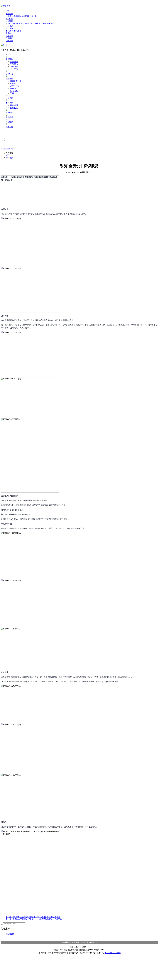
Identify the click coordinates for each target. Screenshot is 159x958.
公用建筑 (21, 24)
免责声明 (75, 942)
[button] (5, 149)
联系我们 (9, 38)
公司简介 (9, 16)
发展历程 (25, 16)
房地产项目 (29, 24)
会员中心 (9, 33)
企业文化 (33, 16)
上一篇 (33, 917)
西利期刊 (9, 31)
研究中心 (9, 19)
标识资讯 (9, 26)
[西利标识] (79, 6)
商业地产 (38, 24)
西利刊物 (9, 28)
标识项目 (9, 21)
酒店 (52, 24)
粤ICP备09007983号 (113, 953)
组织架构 (17, 16)
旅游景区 (46, 24)
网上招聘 (9, 36)
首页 (7, 11)
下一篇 (34, 919)
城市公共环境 (11, 24)
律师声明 (84, 942)
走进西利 (9, 14)
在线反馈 (9, 41)
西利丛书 (17, 31)
